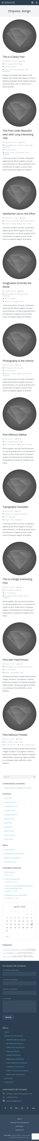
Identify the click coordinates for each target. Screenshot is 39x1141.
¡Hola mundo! (26, 788)
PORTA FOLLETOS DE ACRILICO (17, 1071)
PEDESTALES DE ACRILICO (15, 1074)
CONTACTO (8, 1082)
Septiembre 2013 (11, 815)
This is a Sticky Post (14, 57)
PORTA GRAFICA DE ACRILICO (16, 1063)
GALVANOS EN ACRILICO (15, 1044)
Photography (9, 145)
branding (8, 596)
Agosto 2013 (9, 819)
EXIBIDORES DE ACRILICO (15, 1059)
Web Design (18, 64)
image (12, 153)
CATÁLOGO (8, 1078)
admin (23, 61)
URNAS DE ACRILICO (13, 1055)
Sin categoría (9, 64)
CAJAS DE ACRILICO (13, 1051)
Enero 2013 (8, 839)
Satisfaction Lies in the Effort (19, 213)
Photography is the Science (18, 361)
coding (13, 224)
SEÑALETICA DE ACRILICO (15, 1047)
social (27, 153)
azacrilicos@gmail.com (14, 1101)
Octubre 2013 (9, 810)
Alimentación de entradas (14, 854)
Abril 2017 (8, 798)
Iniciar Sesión (9, 849)
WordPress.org (10, 862)
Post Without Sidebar (15, 434)
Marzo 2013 (9, 831)
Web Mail (7, 1135)
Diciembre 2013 (10, 802)
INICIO (6, 1032)
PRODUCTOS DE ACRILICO (13, 1036)
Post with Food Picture (15, 659)
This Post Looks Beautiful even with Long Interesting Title (18, 134)
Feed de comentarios (12, 858)
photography (19, 70)
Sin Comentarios (10, 67)
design (7, 70)
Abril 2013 (8, 827)
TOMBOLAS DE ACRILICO (15, 1067)
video (26, 70)
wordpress (6, 71)
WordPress (6, 147)
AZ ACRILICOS (8, 2)
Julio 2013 (8, 823)
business (8, 224)
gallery (4, 953)
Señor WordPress (11, 788)
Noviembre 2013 (10, 806)
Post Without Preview (15, 735)
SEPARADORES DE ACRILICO (16, 1040)
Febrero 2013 (9, 835)
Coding (7, 221)
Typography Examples (15, 507)
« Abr (7, 936)
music (12, 70)
